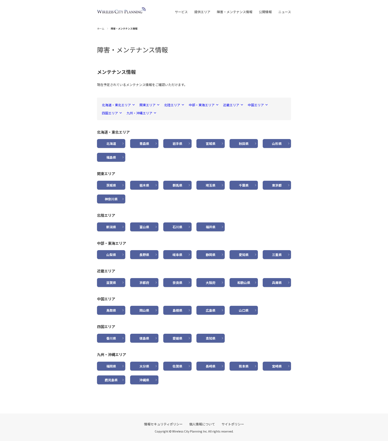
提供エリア (202, 11)
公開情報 (265, 11)
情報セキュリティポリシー (163, 424)
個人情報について (202, 424)
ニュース (284, 11)
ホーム (100, 28)
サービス (181, 11)
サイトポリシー (232, 424)
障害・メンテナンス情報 (234, 11)
